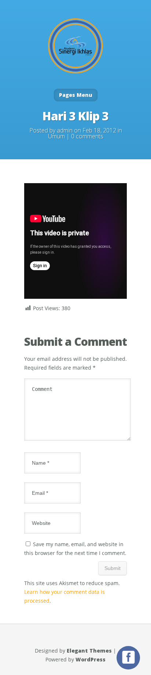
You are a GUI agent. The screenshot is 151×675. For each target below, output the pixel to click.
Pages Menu (75, 94)
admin (65, 130)
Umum (56, 136)
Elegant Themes (89, 650)
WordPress (91, 659)
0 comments (87, 136)
